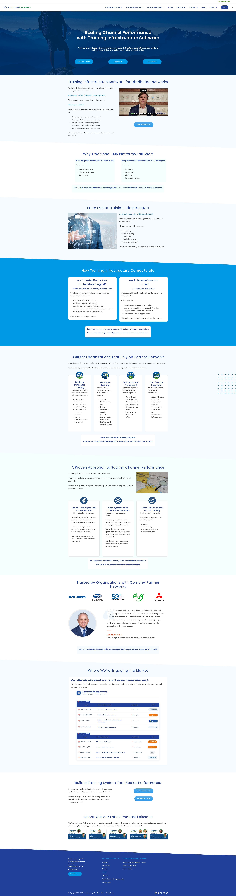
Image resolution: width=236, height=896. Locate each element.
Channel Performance (112, 7)
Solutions (180, 7)
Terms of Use (100, 893)
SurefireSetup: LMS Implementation (113, 879)
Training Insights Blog (129, 865)
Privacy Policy (110, 893)
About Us (105, 876)
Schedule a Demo (75, 874)
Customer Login (224, 1)
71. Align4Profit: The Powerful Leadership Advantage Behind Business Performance (77, 831)
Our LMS (105, 862)
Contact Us (213, 7)
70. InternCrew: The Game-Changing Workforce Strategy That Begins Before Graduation (97, 831)
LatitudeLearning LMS (154, 7)
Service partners (99, 95)
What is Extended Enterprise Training (134, 862)
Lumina (170, 7)
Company (192, 7)
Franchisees (72, 95)
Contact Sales (106, 882)
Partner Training (127, 869)
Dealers (80, 95)
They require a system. (76, 105)
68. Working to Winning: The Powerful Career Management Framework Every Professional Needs (138, 831)
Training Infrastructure (133, 7)
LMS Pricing (106, 865)
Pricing (204, 7)
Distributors (88, 95)
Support (104, 869)
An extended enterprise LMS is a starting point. (136, 214)
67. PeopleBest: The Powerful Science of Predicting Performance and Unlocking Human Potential (159, 831)
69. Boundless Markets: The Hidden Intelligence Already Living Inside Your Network (118, 831)
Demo (225, 7)
